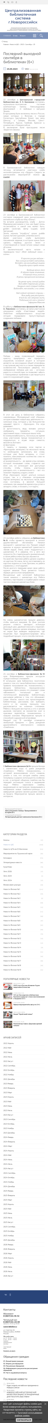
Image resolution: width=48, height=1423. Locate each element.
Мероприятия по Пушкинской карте (17, 853)
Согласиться (24, 1420)
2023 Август (8, 1115)
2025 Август (8, 1222)
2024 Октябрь (9, 1177)
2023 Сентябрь (9, 1119)
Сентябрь (28, 44)
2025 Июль (7, 1218)
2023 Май (7, 1101)
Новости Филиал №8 (11, 920)
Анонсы (6, 840)
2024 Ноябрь (8, 1182)
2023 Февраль (9, 1088)
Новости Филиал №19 (12, 970)
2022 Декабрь (9, 1079)
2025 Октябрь (8, 1231)
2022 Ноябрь (8, 1074)
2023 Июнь (7, 1106)
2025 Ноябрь (8, 1235)
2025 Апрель (8, 1204)
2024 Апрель (8, 1151)
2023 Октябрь (8, 1124)
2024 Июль (7, 1164)
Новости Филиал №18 (12, 965)
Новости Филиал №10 (12, 929)
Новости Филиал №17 (12, 961)
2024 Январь (8, 1137)
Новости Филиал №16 (12, 956)
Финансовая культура (12, 885)
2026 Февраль (9, 1249)
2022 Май (7, 1048)
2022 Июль (7, 1057)
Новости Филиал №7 (11, 916)
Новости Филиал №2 (11, 894)
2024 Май (7, 1155)
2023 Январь (8, 1083)
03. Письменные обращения (13, 1366)
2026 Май (7, 1262)
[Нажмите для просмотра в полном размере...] (24, 84)
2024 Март (7, 1146)
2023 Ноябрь (8, 1128)
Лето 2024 (7, 880)
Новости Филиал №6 (11, 911)
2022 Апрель (8, 1043)
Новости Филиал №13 (12, 943)
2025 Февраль (9, 1195)
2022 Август (8, 1061)
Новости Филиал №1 (11, 889)
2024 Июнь (7, 1159)
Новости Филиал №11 (12, 934)
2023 (22, 44)
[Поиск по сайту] (41, 35)
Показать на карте (9, 1351)
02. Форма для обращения (13, 1363)
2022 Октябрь (8, 1070)
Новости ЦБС (8, 844)
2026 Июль (7, 1271)
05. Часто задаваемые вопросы (15, 1373)
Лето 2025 (7, 876)
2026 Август (8, 1276)
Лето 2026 (7, 871)
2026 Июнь (7, 1267)
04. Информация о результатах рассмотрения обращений (20, 1369)
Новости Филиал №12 (12, 938)
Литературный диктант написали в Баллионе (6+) (23, 817)
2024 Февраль (9, 1142)
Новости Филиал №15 (12, 952)
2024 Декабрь (9, 1186)
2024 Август (8, 1168)
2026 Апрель (8, 1258)
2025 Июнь (7, 1213)
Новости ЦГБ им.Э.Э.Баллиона (15, 849)
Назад (5, 41)
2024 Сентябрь (9, 1173)
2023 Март (7, 1092)
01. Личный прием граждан (13, 1361)
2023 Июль (7, 1110)
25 (34, 44)
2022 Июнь (7, 1052)
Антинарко (7, 858)
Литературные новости (12, 862)
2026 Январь (8, 1244)
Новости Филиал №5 (11, 907)
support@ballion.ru (10, 1326)
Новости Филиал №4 (11, 903)
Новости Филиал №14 (12, 947)
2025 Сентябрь (9, 1227)
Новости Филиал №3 (11, 898)
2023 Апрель (8, 1097)
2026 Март (7, 1253)
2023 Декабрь (9, 1133)
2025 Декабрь (9, 1240)
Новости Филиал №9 (11, 925)
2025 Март (7, 1200)
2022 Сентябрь (9, 1066)
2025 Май (7, 1209)
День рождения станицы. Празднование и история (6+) (21, 811)
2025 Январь (8, 1191)
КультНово (7, 867)
